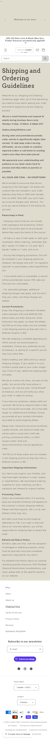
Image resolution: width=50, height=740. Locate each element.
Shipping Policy (13, 606)
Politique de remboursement (31, 725)
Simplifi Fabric (15, 722)
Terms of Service (14, 612)
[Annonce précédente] (5, 20)
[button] (5, 50)
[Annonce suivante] (45, 20)
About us (10, 600)
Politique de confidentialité (16, 730)
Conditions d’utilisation (38, 730)
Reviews (9, 625)
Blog (8, 587)
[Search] (45, 58)
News (8, 593)
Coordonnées (36, 734)
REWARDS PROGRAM (16, 631)
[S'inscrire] (40, 649)
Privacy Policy (12, 619)
